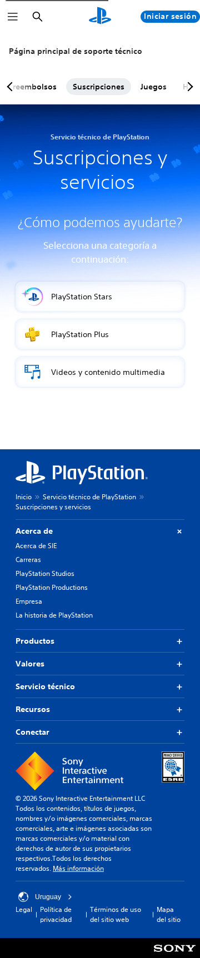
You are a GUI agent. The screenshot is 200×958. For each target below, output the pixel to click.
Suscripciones (98, 87)
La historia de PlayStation (54, 615)
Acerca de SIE (36, 545)
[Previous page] (11, 86)
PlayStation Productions (52, 587)
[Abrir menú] (13, 16)
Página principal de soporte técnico (75, 51)
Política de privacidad (56, 914)
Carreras (28, 559)
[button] (100, 297)
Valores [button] (30, 664)
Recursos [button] (33, 709)
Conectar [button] (32, 732)
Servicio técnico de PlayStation (89, 496)
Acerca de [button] (34, 531)
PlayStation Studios (45, 573)
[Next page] (188, 86)
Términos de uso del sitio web (115, 914)
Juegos (154, 87)
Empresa (29, 601)
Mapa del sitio (169, 914)
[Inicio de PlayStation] (100, 17)
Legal (24, 909)
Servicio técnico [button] (45, 686)
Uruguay (48, 897)
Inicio (24, 496)
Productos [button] (35, 641)
